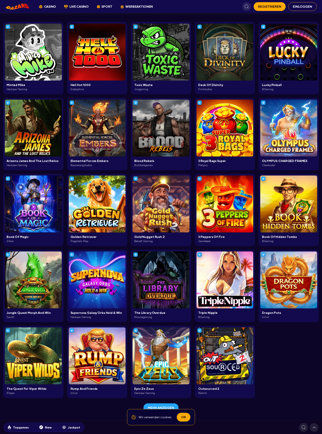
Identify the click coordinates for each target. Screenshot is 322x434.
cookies (166, 417)
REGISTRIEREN (269, 6)
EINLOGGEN (302, 6)
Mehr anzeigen (161, 407)
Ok (183, 417)
